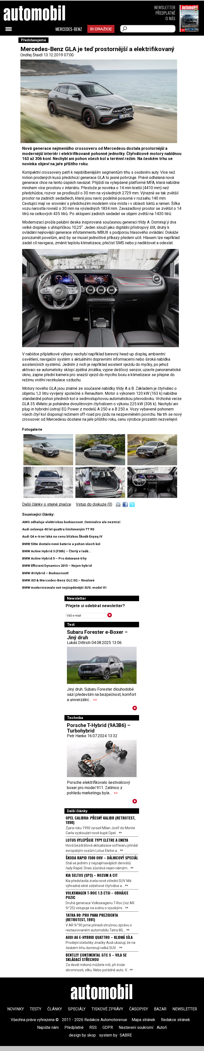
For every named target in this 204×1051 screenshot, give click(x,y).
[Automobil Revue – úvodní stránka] (102, 992)
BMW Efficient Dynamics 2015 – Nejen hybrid (57, 565)
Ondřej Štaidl (31, 55)
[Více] (134, 709)
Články (54, 1009)
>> (95, 699)
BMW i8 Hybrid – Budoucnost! (45, 573)
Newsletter (164, 7)
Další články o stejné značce (46, 504)
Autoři (162, 1027)
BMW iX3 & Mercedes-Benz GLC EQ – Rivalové (58, 580)
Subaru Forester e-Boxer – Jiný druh (97, 635)
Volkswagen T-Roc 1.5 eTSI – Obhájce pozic (97, 895)
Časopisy (138, 1009)
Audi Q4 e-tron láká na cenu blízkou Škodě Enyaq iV (62, 536)
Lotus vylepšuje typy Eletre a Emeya (97, 840)
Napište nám (48, 1027)
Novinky (15, 1009)
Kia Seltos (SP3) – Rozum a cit (92, 875)
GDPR (107, 1027)
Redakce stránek (175, 1019)
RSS (93, 1027)
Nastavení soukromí (136, 1027)
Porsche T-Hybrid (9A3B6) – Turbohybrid (98, 728)
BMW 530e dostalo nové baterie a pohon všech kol (61, 544)
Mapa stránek (143, 1019)
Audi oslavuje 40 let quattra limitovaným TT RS (58, 529)
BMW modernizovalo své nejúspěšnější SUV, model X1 (64, 587)
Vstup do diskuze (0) (94, 504)
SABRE (126, 1035)
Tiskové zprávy (107, 1009)
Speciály (77, 1009)
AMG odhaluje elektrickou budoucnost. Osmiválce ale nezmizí (71, 522)
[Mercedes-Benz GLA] (100, 345)
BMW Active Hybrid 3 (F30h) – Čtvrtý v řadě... (56, 551)
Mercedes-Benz (68, 29)
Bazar (160, 1009)
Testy (35, 1009)
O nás (170, 18)
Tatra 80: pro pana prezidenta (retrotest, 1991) (92, 917)
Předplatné (165, 13)
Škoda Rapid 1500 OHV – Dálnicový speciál (102, 857)
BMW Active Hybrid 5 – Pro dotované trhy (54, 558)
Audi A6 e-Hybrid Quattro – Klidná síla (99, 937)
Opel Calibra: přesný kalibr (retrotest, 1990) (100, 820)
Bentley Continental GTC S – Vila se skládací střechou (96, 957)
